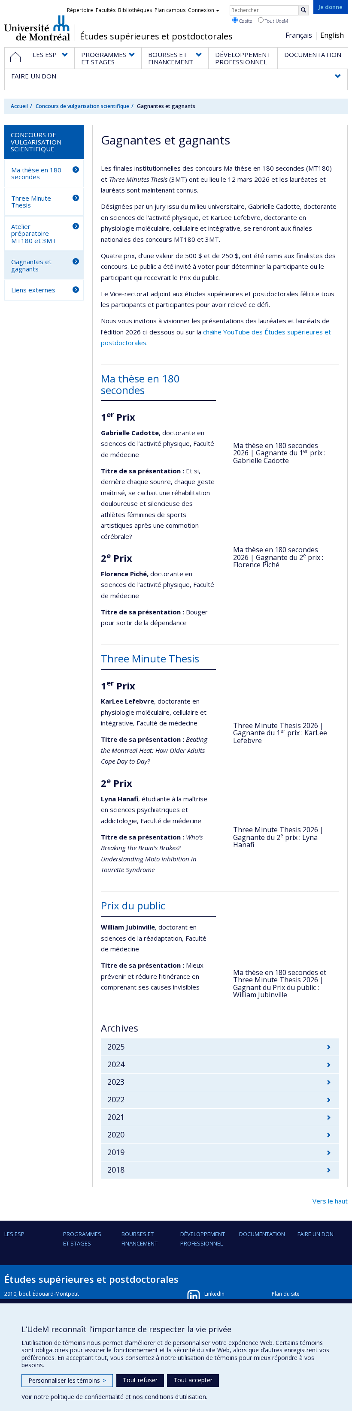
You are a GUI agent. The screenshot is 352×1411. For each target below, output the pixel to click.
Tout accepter (192, 1380)
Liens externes (33, 290)
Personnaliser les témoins (67, 1380)
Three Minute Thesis (31, 202)
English (332, 35)
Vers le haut (330, 1201)
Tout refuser (140, 1380)
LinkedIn (214, 1293)
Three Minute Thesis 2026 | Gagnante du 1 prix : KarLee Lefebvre (280, 733)
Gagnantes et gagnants (31, 265)
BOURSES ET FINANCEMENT (139, 1238)
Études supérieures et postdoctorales (156, 36)
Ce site (245, 21)
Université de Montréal (37, 28)
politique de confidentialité (87, 1397)
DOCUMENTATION (262, 1234)
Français (298, 35)
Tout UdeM (276, 21)
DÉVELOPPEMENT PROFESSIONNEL (202, 1238)
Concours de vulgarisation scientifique (82, 106)
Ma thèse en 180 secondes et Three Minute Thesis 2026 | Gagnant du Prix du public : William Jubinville (279, 984)
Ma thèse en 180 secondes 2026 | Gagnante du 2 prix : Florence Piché (278, 557)
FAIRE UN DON (315, 1234)
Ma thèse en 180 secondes (36, 173)
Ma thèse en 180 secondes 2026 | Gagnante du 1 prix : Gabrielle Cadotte (279, 453)
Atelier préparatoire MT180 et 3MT (33, 233)
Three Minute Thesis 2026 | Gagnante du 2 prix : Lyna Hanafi (278, 837)
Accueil (19, 106)
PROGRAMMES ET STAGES (82, 1238)
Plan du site (286, 1293)
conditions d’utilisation (175, 1397)
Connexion (201, 10)
